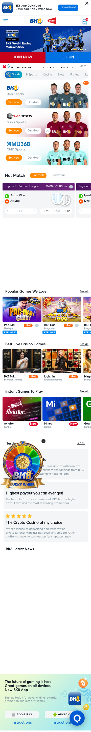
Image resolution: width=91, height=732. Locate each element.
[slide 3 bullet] (78, 49)
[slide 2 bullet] (75, 49)
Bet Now (13, 102)
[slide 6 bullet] (85, 49)
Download (68, 7)
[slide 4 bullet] (80, 49)
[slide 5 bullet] (82, 49)
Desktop (33, 102)
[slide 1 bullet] (71, 49)
